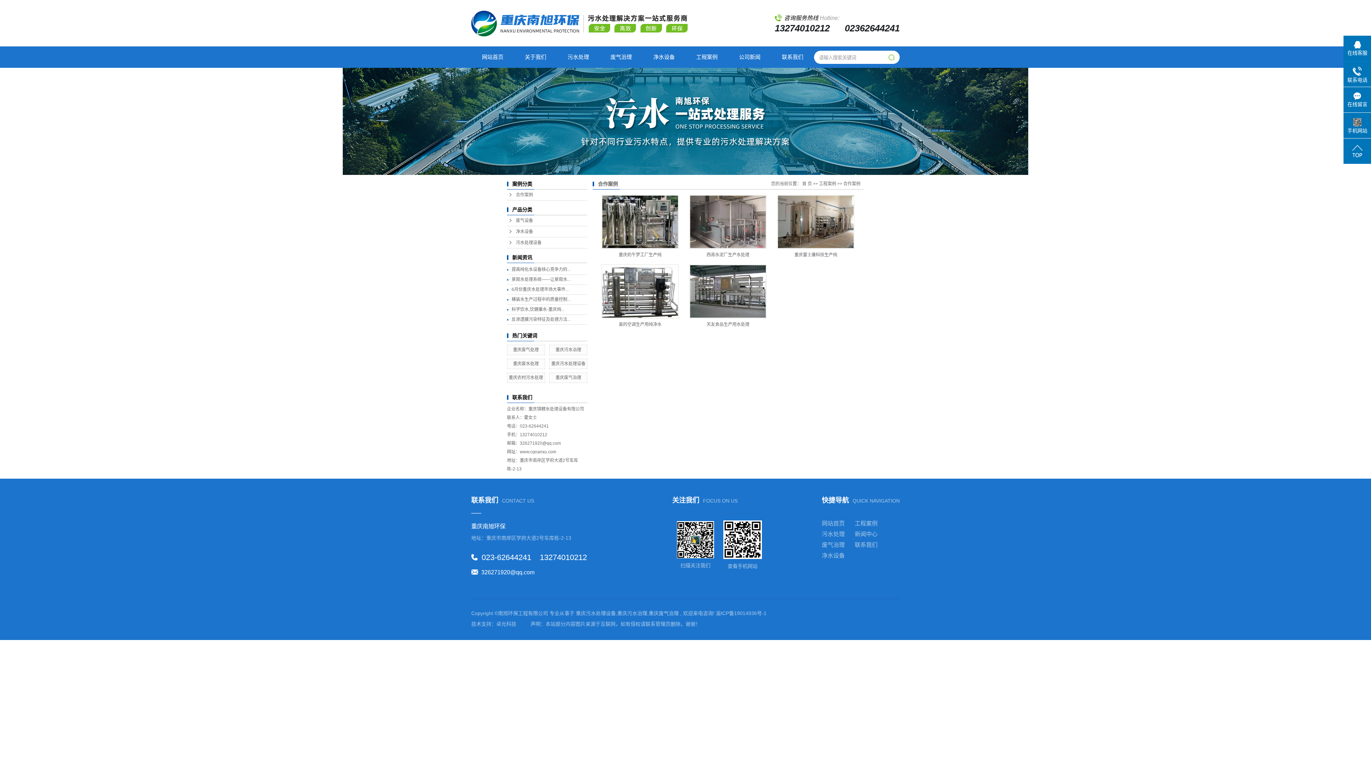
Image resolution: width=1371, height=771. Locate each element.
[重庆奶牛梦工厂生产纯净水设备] (640, 222)
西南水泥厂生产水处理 (728, 254)
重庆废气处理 (526, 349)
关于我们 (535, 57)
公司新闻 (749, 57)
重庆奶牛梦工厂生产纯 (640, 254)
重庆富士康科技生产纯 (815, 254)
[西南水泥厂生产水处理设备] (728, 222)
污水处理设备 (529, 242)
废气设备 (524, 220)
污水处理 (578, 57)
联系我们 (792, 57)
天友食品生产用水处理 (728, 324)
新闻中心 (866, 534)
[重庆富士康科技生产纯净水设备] (815, 222)
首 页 (807, 183)
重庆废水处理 (526, 363)
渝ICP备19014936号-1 (741, 613)
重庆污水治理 (568, 349)
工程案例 (707, 57)
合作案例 (524, 194)
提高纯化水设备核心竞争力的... (541, 269)
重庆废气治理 (568, 377)
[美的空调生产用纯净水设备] (640, 291)
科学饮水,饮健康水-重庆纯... (538, 309)
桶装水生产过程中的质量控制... (541, 299)
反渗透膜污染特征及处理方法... (541, 319)
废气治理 (621, 57)
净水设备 (664, 57)
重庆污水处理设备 (568, 363)
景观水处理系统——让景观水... (541, 279)
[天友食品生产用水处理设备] (728, 291)
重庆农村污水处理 (526, 377)
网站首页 (492, 57)
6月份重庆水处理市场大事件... (540, 289)
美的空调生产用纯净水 (640, 324)
